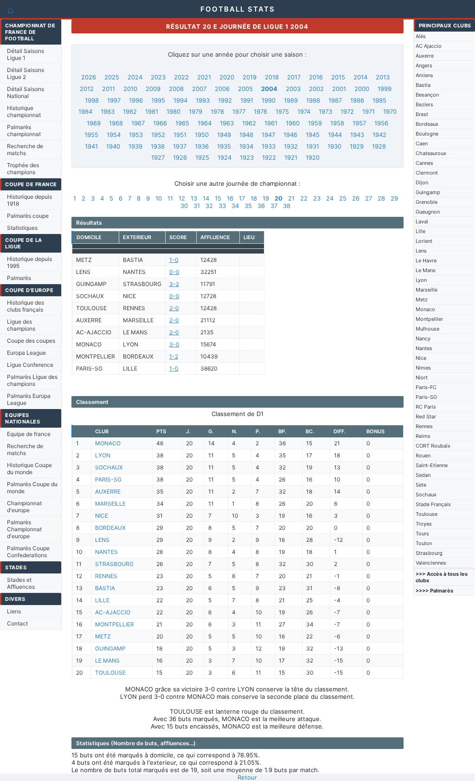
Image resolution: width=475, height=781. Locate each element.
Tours (422, 533)
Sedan (423, 475)
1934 (246, 146)
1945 (313, 134)
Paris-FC (426, 387)
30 (184, 205)
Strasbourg (429, 553)
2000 (361, 88)
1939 (135, 146)
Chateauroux (431, 153)
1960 (293, 123)
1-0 (174, 259)
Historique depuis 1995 (29, 262)
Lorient (424, 241)
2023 (158, 77)
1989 (291, 100)
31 (196, 205)
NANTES (106, 551)
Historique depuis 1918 (29, 200)
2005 (245, 88)
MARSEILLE (110, 503)
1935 (224, 146)
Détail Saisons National (25, 92)
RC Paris (426, 407)
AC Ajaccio (429, 46)
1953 (136, 134)
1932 (291, 146)
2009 (153, 88)
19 (266, 198)
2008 (176, 88)
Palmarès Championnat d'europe (24, 529)
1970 (390, 111)
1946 (290, 134)
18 (253, 198)
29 (394, 198)
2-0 (174, 308)
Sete (421, 485)
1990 (269, 100)
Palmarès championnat (24, 130)
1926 (180, 157)
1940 (113, 146)
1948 (246, 134)
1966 (160, 123)
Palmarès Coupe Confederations (28, 552)
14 (206, 198)
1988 (313, 100)
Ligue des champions (21, 325)
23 (317, 198)
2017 (294, 77)
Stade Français (433, 504)
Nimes (423, 367)
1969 (94, 123)
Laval (422, 221)
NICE (101, 515)
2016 (316, 77)
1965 (182, 123)
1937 (179, 146)
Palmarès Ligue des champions (32, 380)
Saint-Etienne (432, 465)
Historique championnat (24, 111)
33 (222, 205)
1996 (136, 100)
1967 (138, 123)
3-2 (174, 283)
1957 (359, 123)
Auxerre (425, 55)
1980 (173, 111)
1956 (381, 123)
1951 (179, 134)
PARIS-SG (108, 479)
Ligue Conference (30, 364)
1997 (114, 100)
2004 (269, 88)
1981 (151, 111)
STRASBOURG (114, 563)
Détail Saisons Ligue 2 (25, 73)
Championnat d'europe (24, 507)
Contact (17, 623)
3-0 (174, 344)
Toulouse (426, 514)
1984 (85, 111)
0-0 (174, 271)
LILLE (102, 600)
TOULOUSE (110, 672)
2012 (87, 88)
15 (218, 198)
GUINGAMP (110, 648)
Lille (420, 231)
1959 (315, 123)
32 (209, 205)
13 (194, 198)
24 (330, 198)
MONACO (108, 443)
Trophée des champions (23, 169)
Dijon (422, 182)
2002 (316, 88)
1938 (158, 146)
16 (230, 198)
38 (286, 205)
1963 (227, 123)
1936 (202, 146)
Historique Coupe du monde (29, 468)
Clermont (427, 172)
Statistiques (22, 227)
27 (368, 198)
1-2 (173, 356)
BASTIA (105, 588)
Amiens (424, 75)
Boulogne (427, 133)
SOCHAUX (109, 467)
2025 (111, 77)
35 (248, 205)
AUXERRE (108, 491)
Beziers (424, 104)
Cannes (424, 163)
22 (304, 198)
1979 (195, 111)
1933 (269, 146)
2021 (204, 77)
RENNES (106, 576)
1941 (91, 146)
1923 (247, 157)
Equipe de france (29, 433)
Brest (422, 114)
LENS (102, 539)
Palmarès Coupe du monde (32, 488)
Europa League (26, 352)
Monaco (425, 309)
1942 (379, 134)
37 (273, 205)
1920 (313, 157)
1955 (91, 134)
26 (355, 198)
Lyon (421, 280)
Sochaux (426, 494)
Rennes (424, 426)
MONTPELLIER (114, 624)
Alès (421, 36)
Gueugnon (428, 211)
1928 (379, 146)
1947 (268, 134)
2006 (222, 88)
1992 (225, 100)
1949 (224, 134)
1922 (269, 157)
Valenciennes (431, 563)
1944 (335, 134)
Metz (422, 299)
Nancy (423, 338)
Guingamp (428, 192)
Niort (422, 377)
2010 (130, 88)
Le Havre (426, 260)
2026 (88, 77)
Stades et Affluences (21, 583)
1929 (357, 146)
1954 (114, 134)
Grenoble (426, 202)
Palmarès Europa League (29, 399)
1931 (312, 146)
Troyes (424, 524)
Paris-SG (426, 397)
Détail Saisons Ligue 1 (25, 54)
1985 (379, 100)
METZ (103, 636)
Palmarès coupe (28, 215)
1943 (357, 134)
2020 (226, 77)
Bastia (423, 85)
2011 (108, 88)
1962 (249, 123)
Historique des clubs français (25, 306)
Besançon (427, 94)
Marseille (426, 289)
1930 (334, 146)
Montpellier (429, 319)
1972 (347, 111)
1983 (108, 111)
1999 (385, 88)
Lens (421, 250)
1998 (92, 100)
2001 (339, 88)
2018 (272, 77)
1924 (224, 157)
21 (291, 198)
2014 (360, 77)
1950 (202, 134)
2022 (181, 77)
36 (261, 205)
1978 (217, 111)
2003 (293, 88)
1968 (116, 123)
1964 (205, 123)
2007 (199, 88)
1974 (303, 111)
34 (235, 205)
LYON (102, 455)
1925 (202, 157)
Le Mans (426, 270)
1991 (246, 100)
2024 (135, 77)
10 (158, 198)
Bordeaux (427, 124)
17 (242, 198)
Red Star (426, 416)
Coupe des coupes (31, 340)
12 (182, 198)
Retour (247, 777)
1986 (357, 100)
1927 (158, 157)
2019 (250, 77)
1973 (325, 111)
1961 (270, 123)
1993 (203, 100)
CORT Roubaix (433, 446)
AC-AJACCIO (112, 612)
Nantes (424, 348)
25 (343, 198)
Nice (421, 358)
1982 (130, 111)
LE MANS (107, 660)
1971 (368, 111)
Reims (423, 436)
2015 (338, 77)
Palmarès (19, 277)
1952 (158, 134)
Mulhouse (427, 328)
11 (170, 198)
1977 (238, 111)
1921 (290, 157)
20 (278, 198)
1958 (337, 123)
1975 (282, 111)
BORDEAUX (110, 527)
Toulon (424, 543)
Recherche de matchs (25, 149)
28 (381, 198)
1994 (180, 100)
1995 (158, 100)
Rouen (423, 455)
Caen (422, 143)
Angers (424, 65)
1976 (260, 111)
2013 (383, 77)
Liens (14, 611)
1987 (335, 100)
